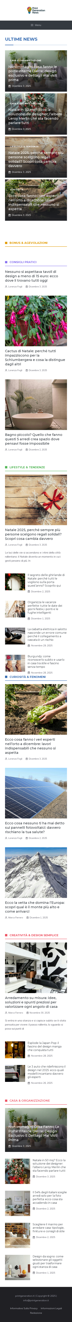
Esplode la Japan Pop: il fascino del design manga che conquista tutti (44, 1046)
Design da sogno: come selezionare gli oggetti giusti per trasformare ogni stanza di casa (48, 1262)
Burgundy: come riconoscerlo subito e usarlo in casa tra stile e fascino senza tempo (46, 661)
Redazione (36, 1312)
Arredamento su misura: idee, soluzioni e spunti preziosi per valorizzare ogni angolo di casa (31, 1002)
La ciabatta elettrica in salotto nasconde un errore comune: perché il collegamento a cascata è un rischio (47, 634)
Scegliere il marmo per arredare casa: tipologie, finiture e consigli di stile (49, 1228)
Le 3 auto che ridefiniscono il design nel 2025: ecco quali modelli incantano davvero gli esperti (47, 1072)
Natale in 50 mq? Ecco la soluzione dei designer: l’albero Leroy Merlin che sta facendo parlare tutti (49, 1165)
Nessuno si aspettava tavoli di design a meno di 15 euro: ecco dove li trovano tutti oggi (31, 276)
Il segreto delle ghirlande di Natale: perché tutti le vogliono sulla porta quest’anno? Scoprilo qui (46, 580)
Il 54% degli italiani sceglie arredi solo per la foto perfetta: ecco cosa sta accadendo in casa (50, 1197)
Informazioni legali (51, 1308)
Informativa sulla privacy (24, 1308)
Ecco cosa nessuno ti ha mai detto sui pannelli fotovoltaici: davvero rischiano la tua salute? (34, 827)
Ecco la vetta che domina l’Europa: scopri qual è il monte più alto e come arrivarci (35, 907)
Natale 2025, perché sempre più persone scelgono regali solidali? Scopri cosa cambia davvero (33, 534)
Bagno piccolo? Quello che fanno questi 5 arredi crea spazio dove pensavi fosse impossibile (33, 439)
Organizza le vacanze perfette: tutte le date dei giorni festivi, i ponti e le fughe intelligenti (45, 607)
